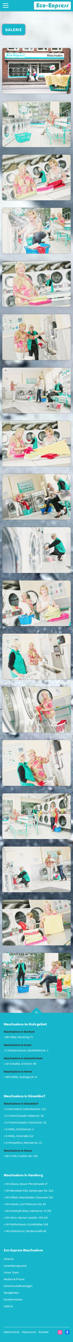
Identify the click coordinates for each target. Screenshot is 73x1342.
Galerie (8, 1306)
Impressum (29, 1332)
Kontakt (43, 1332)
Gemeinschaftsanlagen (18, 1286)
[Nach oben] (36, 1010)
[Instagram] (60, 1332)
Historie (9, 1259)
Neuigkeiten (11, 1292)
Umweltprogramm (15, 1265)
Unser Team (11, 1272)
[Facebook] (67, 1332)
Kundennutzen (13, 1299)
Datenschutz (11, 1332)
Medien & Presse (14, 1279)
